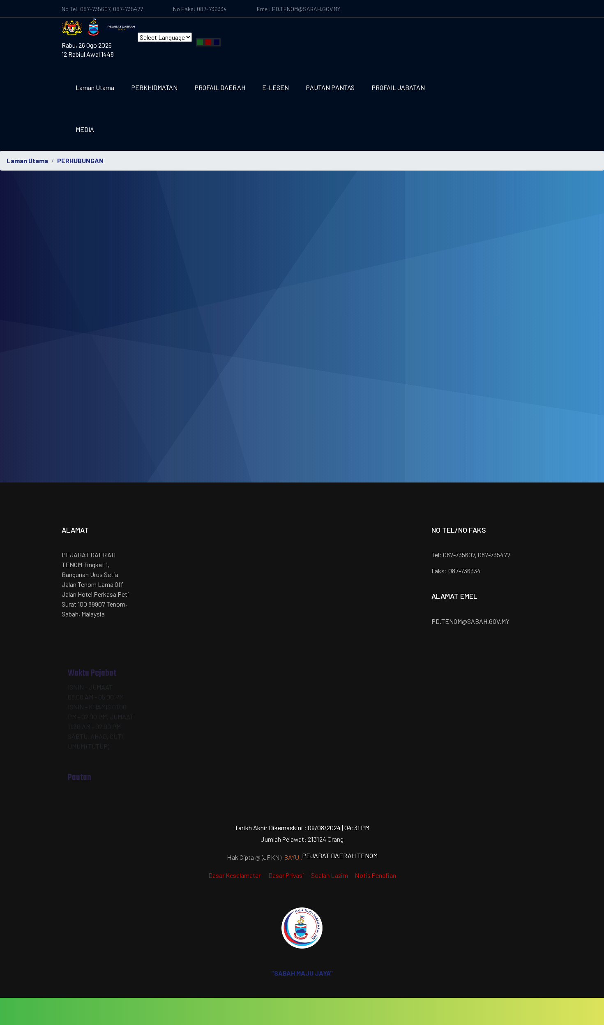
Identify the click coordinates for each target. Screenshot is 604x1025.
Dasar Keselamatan (235, 875)
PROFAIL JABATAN (398, 87)
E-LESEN (275, 87)
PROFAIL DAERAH (219, 87)
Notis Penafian (375, 875)
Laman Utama (95, 87)
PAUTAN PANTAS (330, 87)
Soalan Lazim (329, 875)
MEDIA (85, 129)
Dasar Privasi (286, 875)
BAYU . (293, 857)
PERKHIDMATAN (154, 87)
